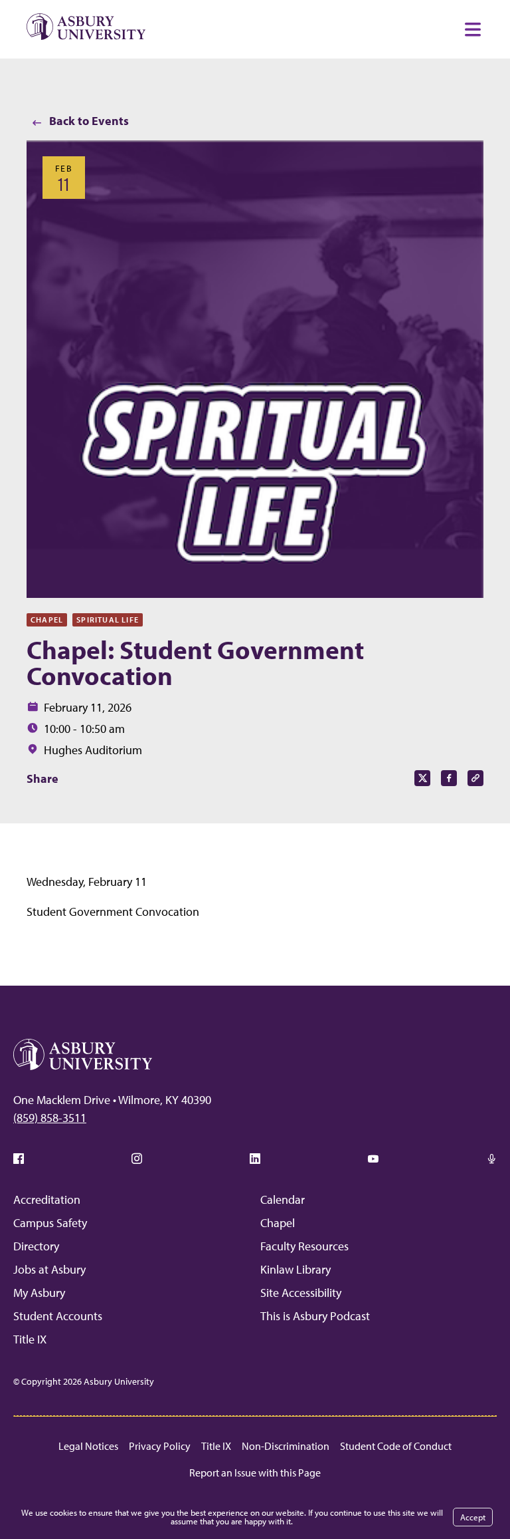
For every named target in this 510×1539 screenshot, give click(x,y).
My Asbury (39, 1292)
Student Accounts (57, 1316)
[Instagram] (136, 1158)
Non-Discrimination (285, 1446)
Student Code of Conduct (396, 1446)
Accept (472, 1517)
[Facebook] (18, 1158)
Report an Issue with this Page (255, 1472)
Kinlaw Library (295, 1269)
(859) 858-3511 (49, 1117)
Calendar (282, 1199)
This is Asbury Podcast (315, 1316)
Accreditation (46, 1199)
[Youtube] (373, 1158)
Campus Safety (50, 1222)
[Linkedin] (255, 1158)
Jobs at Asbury (49, 1269)
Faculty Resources (304, 1246)
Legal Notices (88, 1446)
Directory (36, 1246)
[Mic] (491, 1158)
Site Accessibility (300, 1292)
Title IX (29, 1339)
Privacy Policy (160, 1446)
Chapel (277, 1222)
